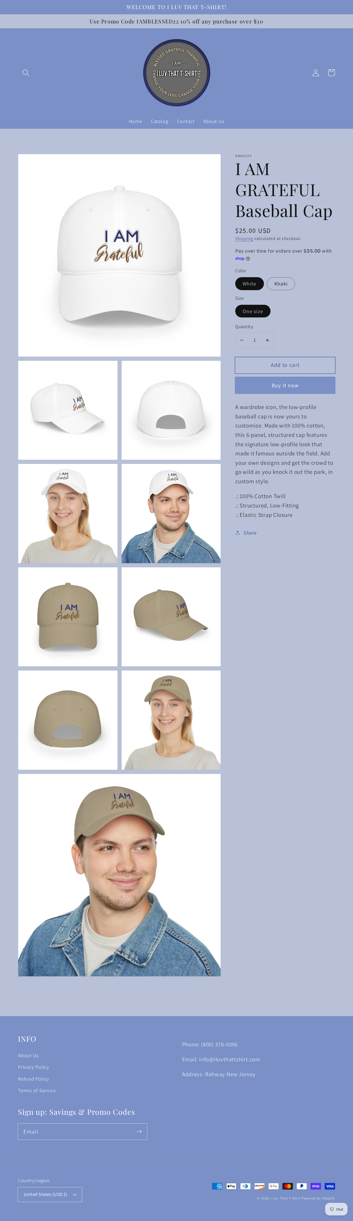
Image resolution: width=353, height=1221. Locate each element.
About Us (28, 1055)
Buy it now (285, 385)
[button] (26, 73)
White (249, 283)
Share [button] (250, 532)
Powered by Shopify (318, 1198)
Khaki (281, 283)
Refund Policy (33, 1078)
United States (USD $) (46, 1194)
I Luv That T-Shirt (286, 1198)
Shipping (244, 238)
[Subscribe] (139, 1131)
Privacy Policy (33, 1067)
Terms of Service (37, 1090)
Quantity (244, 327)
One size (253, 311)
